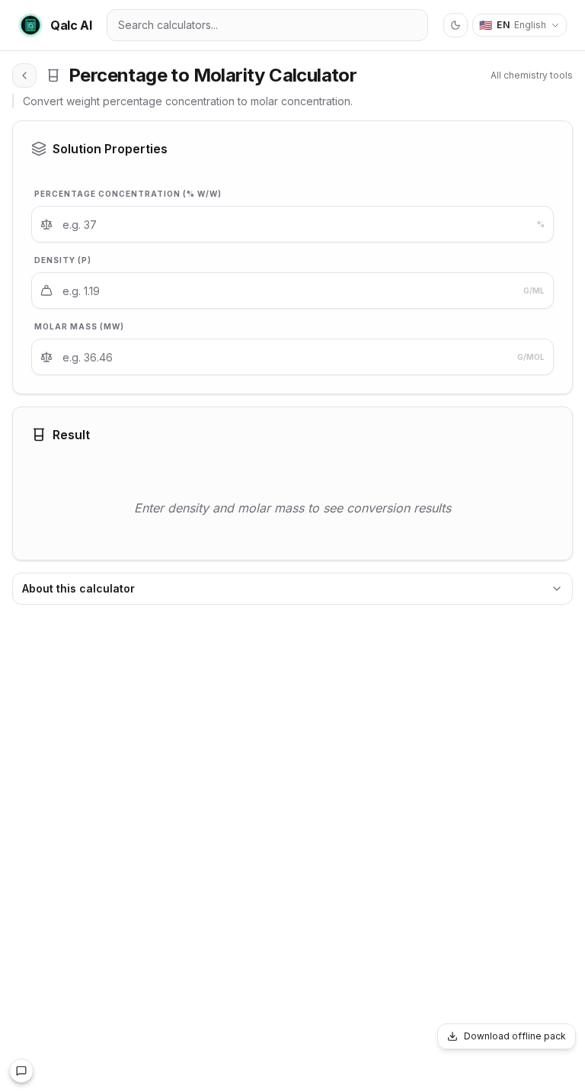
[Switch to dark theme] (455, 25)
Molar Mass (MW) (79, 326)
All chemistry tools (532, 75)
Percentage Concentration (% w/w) (128, 193)
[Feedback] (21, 1070)
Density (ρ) (62, 260)
